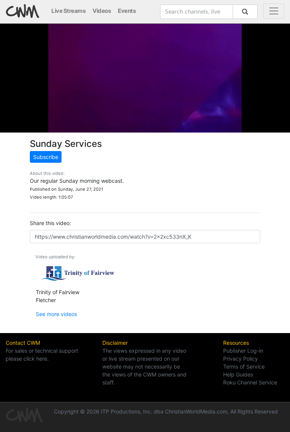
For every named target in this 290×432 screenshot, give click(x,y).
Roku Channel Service (250, 382)
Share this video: (50, 223)
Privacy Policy (240, 358)
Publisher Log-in (243, 350)
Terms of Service (244, 366)
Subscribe (45, 157)
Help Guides (238, 374)
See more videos (56, 314)
